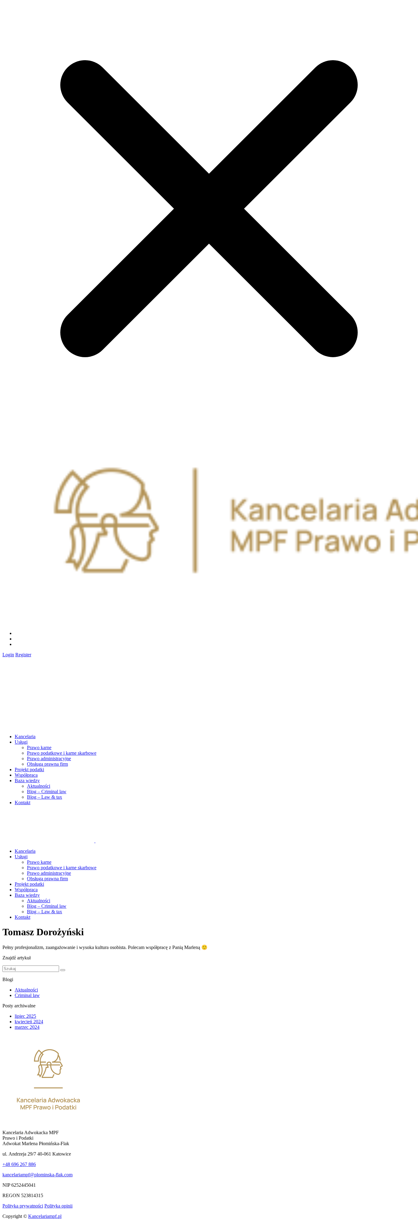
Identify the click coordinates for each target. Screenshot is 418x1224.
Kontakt (22, 802)
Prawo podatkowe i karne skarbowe (61, 753)
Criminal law (27, 995)
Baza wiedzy (27, 780)
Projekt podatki (29, 769)
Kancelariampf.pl (45, 1216)
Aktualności (38, 786)
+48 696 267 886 (19, 1164)
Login (8, 654)
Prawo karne (39, 747)
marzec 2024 (27, 1027)
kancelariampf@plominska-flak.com (37, 1174)
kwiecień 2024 (29, 1021)
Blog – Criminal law (46, 791)
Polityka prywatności (22, 1205)
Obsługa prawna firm (47, 764)
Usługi (21, 742)
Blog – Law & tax (44, 797)
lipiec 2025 (25, 1016)
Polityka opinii (58, 1205)
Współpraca (26, 775)
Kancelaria (25, 736)
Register (23, 654)
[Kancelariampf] (48, 692)
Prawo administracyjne (49, 758)
